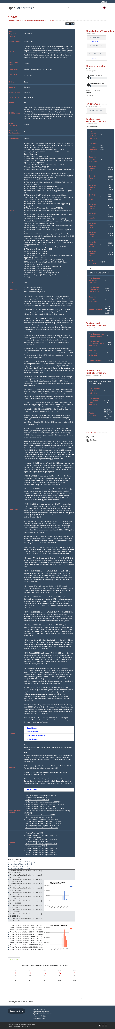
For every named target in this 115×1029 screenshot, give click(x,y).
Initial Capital (32, 728)
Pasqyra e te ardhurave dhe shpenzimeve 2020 (41, 848)
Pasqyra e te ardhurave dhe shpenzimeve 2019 (41, 844)
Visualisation (14, 959)
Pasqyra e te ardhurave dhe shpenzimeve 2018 (41, 839)
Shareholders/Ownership (36, 735)
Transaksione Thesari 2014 (19, 866)
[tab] (49, 728)
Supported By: (15, 1011)
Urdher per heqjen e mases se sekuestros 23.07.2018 (43, 802)
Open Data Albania (39, 1009)
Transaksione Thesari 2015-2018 (21, 864)
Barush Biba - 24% (95, 54)
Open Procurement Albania (42, 1014)
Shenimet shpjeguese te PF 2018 (36, 842)
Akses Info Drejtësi (39, 1016)
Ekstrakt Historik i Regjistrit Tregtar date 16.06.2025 (43, 824)
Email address (32, 790)
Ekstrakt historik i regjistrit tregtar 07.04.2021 (41, 795)
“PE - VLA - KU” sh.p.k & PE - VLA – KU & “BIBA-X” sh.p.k (108, 414)
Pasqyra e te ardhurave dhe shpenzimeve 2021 (41, 850)
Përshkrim (94, 42)
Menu (73, 8)
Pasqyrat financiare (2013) (34, 833)
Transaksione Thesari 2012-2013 (21, 868)
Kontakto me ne (25, 1026)
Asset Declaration (39, 1018)
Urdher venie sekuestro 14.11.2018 (37, 800)
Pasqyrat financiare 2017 (33, 837)
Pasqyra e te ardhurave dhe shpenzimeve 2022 (41, 852)
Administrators (32, 732)
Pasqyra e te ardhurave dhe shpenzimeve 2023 (41, 855)
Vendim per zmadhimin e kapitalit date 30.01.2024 (42, 826)
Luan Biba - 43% (94, 38)
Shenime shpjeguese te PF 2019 (36, 846)
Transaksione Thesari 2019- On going (22, 862)
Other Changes (32, 739)
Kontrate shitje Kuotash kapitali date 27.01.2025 (41, 828)
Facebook (93, 440)
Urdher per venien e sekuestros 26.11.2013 (40, 815)
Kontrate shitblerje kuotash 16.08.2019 (38, 817)
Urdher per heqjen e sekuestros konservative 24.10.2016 (44, 804)
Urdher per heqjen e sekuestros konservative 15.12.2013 (44, 808)
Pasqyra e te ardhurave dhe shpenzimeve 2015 (41, 835)
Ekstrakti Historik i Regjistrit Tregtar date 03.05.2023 (43, 819)
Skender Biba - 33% (95, 46)
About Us (97, 8)
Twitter (92, 437)
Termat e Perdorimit (14, 1026)
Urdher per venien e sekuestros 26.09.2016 (40, 806)
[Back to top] (106, 1025)
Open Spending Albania (41, 1012)
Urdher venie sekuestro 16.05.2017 (37, 798)
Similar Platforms (85, 8)
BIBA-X (102, 262)
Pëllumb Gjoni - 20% (95, 111)
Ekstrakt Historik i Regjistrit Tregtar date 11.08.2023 (43, 821)
